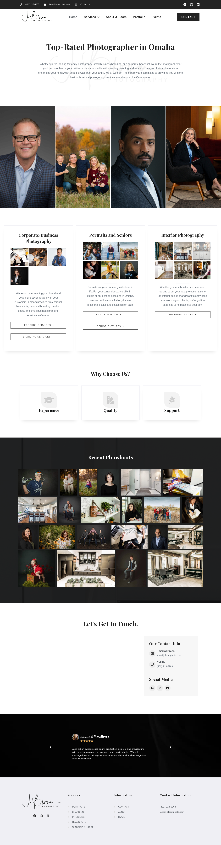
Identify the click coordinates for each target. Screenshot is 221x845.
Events (156, 17)
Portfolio (139, 17)
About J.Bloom (116, 17)
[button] (50, 747)
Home (73, 17)
